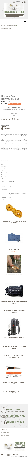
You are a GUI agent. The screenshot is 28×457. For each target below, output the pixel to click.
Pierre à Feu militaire (14, 275)
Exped (14, 115)
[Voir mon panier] (25, 2)
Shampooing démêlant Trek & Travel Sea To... (14, 356)
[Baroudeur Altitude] (14, 10)
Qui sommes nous (5, 432)
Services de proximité (15, 422)
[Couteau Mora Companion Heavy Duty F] (14, 372)
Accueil (3, 25)
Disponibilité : (4, 103)
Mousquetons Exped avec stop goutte (14, 311)
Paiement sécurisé (15, 410)
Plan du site (4, 437)
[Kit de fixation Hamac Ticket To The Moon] (14, 291)
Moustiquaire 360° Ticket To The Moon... (14, 392)
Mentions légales (5, 435)
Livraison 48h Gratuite (16, 416)
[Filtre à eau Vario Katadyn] (14, 327)
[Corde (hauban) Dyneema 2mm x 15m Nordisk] (14, 210)
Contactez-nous (4, 431)
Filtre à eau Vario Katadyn (14, 337)
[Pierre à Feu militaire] (14, 264)
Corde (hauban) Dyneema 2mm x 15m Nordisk (14, 221)
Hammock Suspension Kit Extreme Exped (14, 347)
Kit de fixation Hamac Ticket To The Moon (14, 302)
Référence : (3, 101)
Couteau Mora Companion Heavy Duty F (14, 383)
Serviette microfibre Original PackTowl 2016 (14, 248)
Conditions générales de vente (8, 434)
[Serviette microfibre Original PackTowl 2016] (14, 237)
